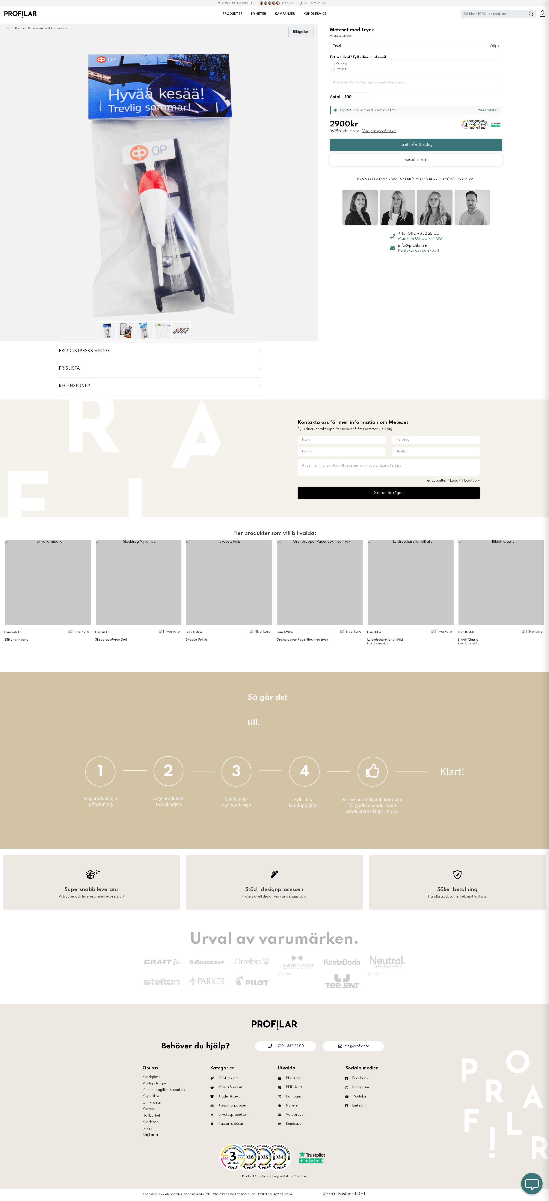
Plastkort (293, 1078)
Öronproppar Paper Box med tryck (302, 639)
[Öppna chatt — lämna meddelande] (532, 1184)
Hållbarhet (151, 1115)
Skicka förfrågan (389, 493)
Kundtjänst (151, 1077)
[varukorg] (542, 16)
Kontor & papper (232, 1105)
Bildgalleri (301, 32)
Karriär (149, 1109)
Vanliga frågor (154, 1083)
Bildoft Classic (468, 639)
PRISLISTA (69, 368)
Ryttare (341, 69)
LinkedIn (359, 1105)
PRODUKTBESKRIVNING (84, 351)
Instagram (360, 1087)
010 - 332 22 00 (314, 3)
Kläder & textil (229, 1096)
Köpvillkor (151, 1096)
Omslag (341, 63)
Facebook (360, 1078)
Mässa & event (230, 1087)
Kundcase (293, 1124)
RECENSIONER (74, 386)
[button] (416, 110)
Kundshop (151, 1122)
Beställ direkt (416, 160)
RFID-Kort (294, 1087)
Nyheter (292, 1105)
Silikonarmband (16, 639)
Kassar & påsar (230, 1124)
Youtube (359, 1096)
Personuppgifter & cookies (164, 1090)
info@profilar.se (412, 246)
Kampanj (293, 1096)
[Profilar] (274, 1024)
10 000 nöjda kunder (237, 3)
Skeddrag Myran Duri (111, 639)
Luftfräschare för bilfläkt (385, 639)
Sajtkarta (150, 1135)
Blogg (147, 1128)
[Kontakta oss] (274, 1157)
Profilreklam (228, 1078)
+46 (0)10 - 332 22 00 (418, 234)
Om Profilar (152, 1103)
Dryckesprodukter (232, 1115)
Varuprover (295, 1115)
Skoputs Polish (196, 639)
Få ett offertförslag (416, 145)
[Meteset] (159, 182)
